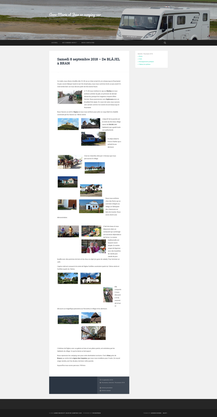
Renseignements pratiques (146, 61)
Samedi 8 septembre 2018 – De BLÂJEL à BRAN (88, 61)
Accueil (54, 42)
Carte (140, 59)
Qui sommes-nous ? (69, 42)
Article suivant (106, 390)
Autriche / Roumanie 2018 (117, 382)
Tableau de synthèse (144, 64)
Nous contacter (88, 42)
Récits (140, 56)
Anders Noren (156, 413)
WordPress (96, 413)
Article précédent (107, 388)
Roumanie (105, 382)
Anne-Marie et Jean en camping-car (75, 14)
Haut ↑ (165, 413)
